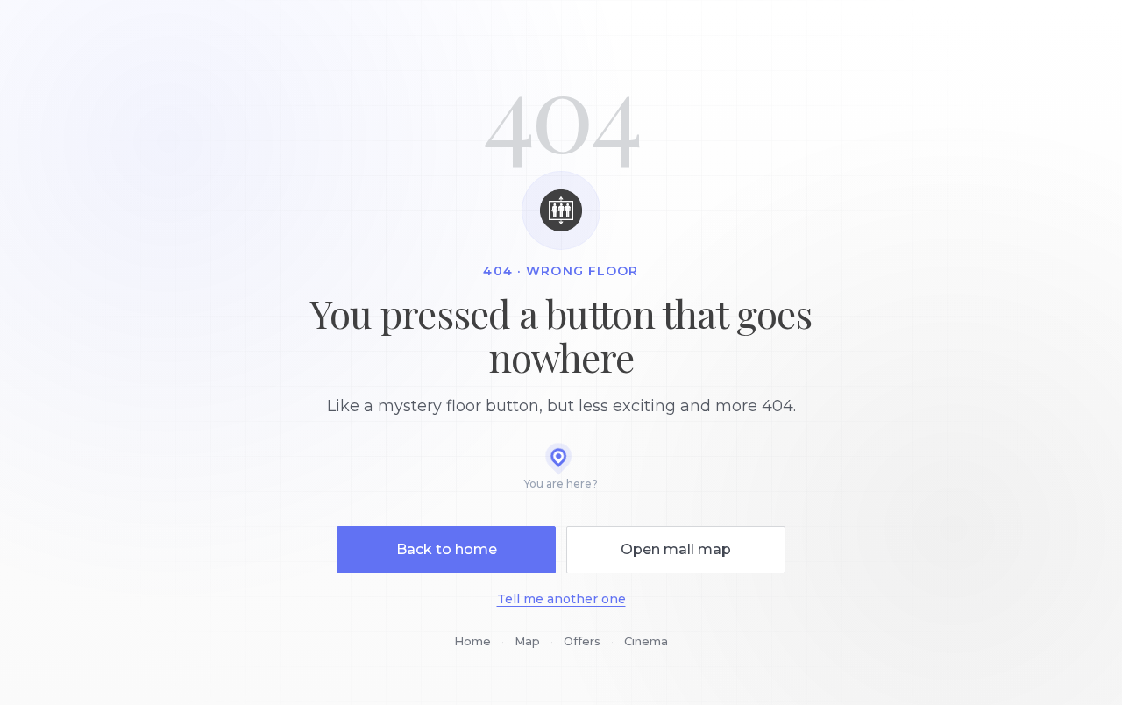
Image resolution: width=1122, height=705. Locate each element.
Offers (582, 641)
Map (527, 641)
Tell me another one (561, 599)
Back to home (446, 549)
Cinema (646, 641)
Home (472, 641)
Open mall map (676, 549)
